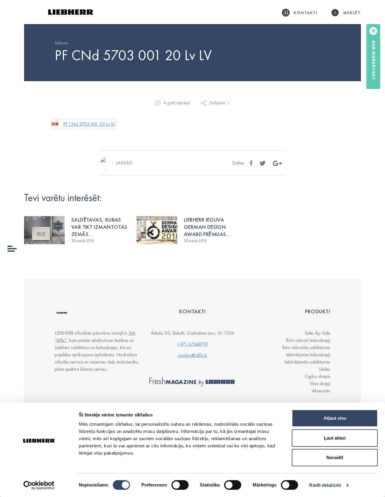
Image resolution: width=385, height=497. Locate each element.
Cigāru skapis (317, 376)
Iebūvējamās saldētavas (307, 362)
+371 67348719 (192, 344)
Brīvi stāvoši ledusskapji (308, 340)
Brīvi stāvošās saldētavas (306, 347)
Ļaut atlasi (335, 437)
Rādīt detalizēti (325, 485)
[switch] (180, 485)
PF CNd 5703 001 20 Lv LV (89, 124)
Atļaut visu (335, 418)
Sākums (61, 43)
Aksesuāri (321, 391)
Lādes (324, 369)
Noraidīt (334, 457)
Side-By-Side (317, 333)
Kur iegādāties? (373, 60)
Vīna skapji (320, 383)
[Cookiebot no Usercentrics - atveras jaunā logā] (39, 485)
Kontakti (306, 12)
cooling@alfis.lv (192, 355)
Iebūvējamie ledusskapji (308, 354)
